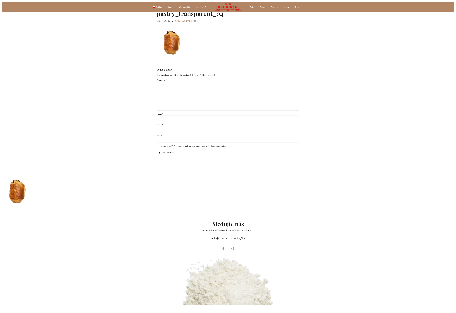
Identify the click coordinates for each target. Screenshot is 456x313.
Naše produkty (184, 7)
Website (160, 135)
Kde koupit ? (201, 7)
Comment (162, 80)
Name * (160, 114)
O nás (170, 7)
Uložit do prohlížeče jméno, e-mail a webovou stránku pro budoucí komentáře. (192, 146)
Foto (252, 7)
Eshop (262, 7)
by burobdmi (182, 21)
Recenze (274, 7)
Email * (160, 124)
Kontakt (287, 7)
